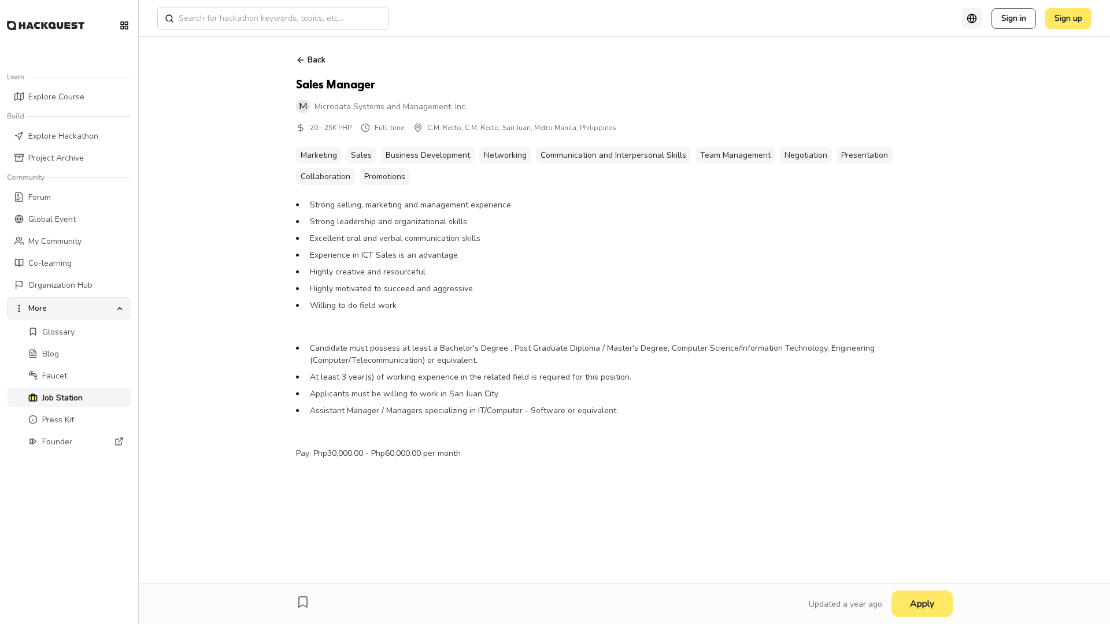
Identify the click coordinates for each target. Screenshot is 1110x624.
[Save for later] (303, 602)
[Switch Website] (124, 25)
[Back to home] (45, 25)
